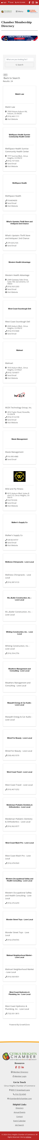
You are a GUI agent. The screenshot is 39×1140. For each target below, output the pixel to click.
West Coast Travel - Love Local (19, 785)
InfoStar (28, 1137)
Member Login (20, 1076)
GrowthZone (24, 1024)
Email (11, 2)
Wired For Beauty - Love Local (18, 751)
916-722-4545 (20, 2)
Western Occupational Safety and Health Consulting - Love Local (18, 895)
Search (20, 65)
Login (4, 2)
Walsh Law (10, 107)
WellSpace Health (13, 196)
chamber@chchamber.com (21, 1098)
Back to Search (12, 78)
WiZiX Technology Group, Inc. (18, 407)
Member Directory (20, 1072)
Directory (19, 1108)
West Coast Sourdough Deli (17, 321)
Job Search (19, 1125)
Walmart (9, 363)
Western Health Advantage (17, 275)
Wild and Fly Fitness (14, 489)
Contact (19, 1116)
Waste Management (14, 452)
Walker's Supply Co (14, 535)
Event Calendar (19, 1121)
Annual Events (19, 1112)
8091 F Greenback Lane (20, 1090)
